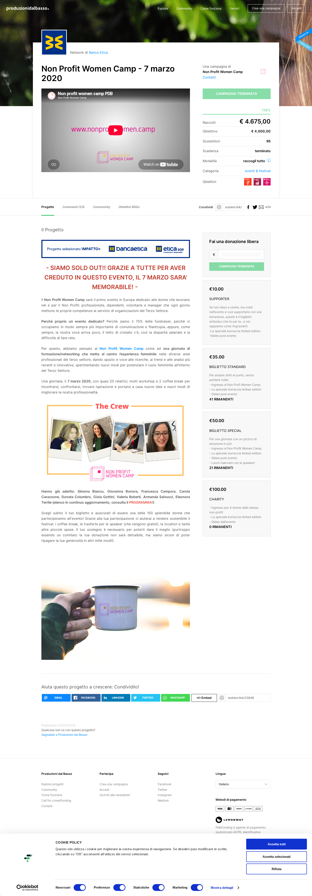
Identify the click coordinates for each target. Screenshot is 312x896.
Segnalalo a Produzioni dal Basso (64, 734)
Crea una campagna (266, 8)
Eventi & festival (258, 171)
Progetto (47, 207)
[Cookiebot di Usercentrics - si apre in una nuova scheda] (27, 888)
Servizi (234, 8)
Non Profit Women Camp (121, 348)
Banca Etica (98, 52)
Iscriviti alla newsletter (115, 795)
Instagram (165, 795)
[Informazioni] (269, 160)
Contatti (209, 77)
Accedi (296, 8)
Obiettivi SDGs (129, 207)
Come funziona (211, 8)
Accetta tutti (277, 844)
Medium (163, 800)
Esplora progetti (52, 784)
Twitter (162, 789)
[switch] (119, 887)
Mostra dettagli (222, 887)
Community (184, 8)
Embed (204, 697)
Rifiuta (276, 869)
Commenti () (74, 207)
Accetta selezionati (277, 856)
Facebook (164, 784)
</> (267, 207)
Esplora (163, 8)
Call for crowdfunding (56, 800)
